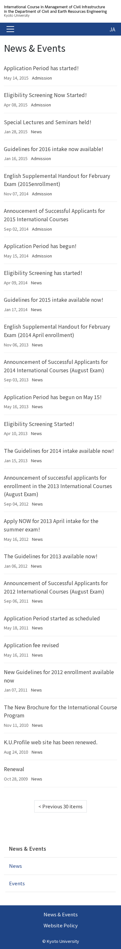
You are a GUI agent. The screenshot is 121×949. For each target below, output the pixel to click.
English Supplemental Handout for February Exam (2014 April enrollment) (57, 330)
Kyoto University (63, 941)
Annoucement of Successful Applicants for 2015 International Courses (54, 215)
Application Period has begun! (40, 246)
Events (17, 883)
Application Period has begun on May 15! (53, 397)
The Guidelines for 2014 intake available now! (59, 450)
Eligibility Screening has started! (43, 273)
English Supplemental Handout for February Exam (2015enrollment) (57, 180)
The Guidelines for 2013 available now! (50, 556)
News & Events (27, 848)
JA (112, 29)
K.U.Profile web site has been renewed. (50, 742)
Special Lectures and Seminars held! (47, 122)
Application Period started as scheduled (52, 618)
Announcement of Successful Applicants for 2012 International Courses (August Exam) (56, 587)
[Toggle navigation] (10, 29)
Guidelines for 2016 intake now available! (53, 149)
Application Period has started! (41, 68)
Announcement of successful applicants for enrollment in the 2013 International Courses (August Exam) (58, 486)
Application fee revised (31, 645)
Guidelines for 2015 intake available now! (53, 299)
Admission (42, 78)
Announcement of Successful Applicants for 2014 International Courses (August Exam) (56, 366)
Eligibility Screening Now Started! (45, 95)
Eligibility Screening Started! (39, 424)
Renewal (14, 769)
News (36, 131)
